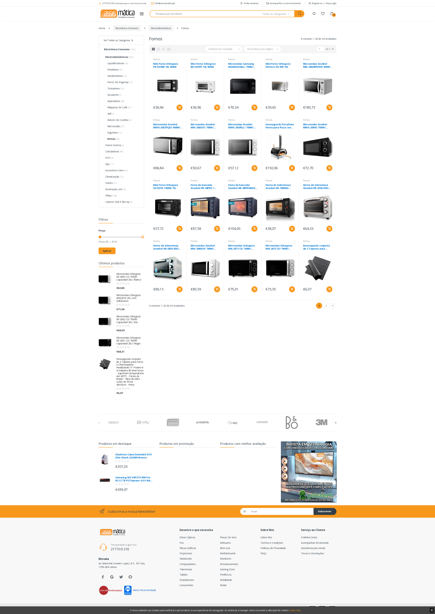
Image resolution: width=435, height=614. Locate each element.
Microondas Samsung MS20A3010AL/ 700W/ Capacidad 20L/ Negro (241, 65)
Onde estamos (251, 3)
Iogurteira (113, 132)
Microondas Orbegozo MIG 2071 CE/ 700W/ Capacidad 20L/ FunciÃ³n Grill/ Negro (242, 247)
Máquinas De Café (118, 107)
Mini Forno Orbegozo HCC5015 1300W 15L (165, 187)
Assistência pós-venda (313, 548)
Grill (109, 113)
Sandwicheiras (116, 75)
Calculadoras (114, 151)
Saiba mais (295, 610)
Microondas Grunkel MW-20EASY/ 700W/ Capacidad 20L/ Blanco (204, 126)
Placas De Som (228, 537)
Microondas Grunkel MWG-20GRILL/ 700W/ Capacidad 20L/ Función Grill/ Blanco (242, 126)
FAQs (263, 553)
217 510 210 (108, 3)
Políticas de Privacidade (273, 548)
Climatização (114, 176)
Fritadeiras (114, 69)
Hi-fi (109, 157)
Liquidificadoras (116, 63)
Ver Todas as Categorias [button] (117, 40)
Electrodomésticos (161, 28)
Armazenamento (229, 564)
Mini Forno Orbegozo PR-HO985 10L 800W (165, 65)
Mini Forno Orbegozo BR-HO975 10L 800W (203, 65)
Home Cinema (114, 145)
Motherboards (228, 553)
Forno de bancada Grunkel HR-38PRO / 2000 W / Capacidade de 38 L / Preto (205, 187)
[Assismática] (118, 14)
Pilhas (111, 195)
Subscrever (324, 511)
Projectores (186, 553)
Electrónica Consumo (126, 28)
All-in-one (225, 548)
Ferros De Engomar (119, 82)
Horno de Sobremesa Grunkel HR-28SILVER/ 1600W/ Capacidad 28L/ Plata (167, 247)
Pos (182, 542)
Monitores (225, 558)
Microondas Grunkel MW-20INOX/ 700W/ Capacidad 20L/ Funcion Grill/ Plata (205, 247)
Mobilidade (226, 579)
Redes (223, 585)
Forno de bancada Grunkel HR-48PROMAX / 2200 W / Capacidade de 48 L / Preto (242, 187)
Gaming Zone (227, 569)
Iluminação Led (115, 189)
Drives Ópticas (187, 537)
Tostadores (114, 88)
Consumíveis (186, 585)
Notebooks (186, 558)
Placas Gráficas (188, 548)
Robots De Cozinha (118, 120)
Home (102, 28)
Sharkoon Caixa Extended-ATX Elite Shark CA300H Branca (133, 456)
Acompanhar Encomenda (314, 542)
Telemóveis (186, 569)
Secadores (113, 94)
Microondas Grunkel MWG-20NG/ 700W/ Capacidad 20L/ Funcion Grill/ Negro (317, 126)
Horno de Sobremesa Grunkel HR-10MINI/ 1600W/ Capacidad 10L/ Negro (279, 187)
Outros (111, 183)
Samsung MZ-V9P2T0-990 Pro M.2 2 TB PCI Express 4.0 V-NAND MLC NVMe (134, 479)
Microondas (114, 126)
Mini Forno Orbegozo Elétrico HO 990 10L (278, 65)
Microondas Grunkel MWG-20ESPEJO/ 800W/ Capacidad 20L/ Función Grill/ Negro (167, 126)
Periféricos (225, 574)
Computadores (188, 564)
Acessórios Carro (116, 170)
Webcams (225, 542)
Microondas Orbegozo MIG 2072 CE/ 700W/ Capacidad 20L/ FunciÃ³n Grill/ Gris (280, 247)
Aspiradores (114, 101)
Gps (109, 164)
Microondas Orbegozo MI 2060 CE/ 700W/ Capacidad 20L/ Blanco (128, 276)
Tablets (184, 574)
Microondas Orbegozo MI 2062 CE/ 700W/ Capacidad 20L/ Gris (128, 319)
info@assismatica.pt (165, 3)
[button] (278, 13)
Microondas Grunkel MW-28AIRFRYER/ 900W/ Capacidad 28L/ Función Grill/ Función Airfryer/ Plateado (317, 65)
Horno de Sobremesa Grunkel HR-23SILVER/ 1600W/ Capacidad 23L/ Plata (317, 187)
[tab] (153, 49)
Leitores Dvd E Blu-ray (118, 201)
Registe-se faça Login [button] (324, 3)
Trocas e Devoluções (312, 553)
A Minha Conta (309, 537)
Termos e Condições (271, 542)
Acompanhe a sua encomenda (285, 3)
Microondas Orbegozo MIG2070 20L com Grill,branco (128, 297)
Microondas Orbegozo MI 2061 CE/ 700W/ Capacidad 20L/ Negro (128, 340)
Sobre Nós (266, 537)
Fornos (112, 138)
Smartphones (187, 579)
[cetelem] (309, 472)
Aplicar (107, 250)
